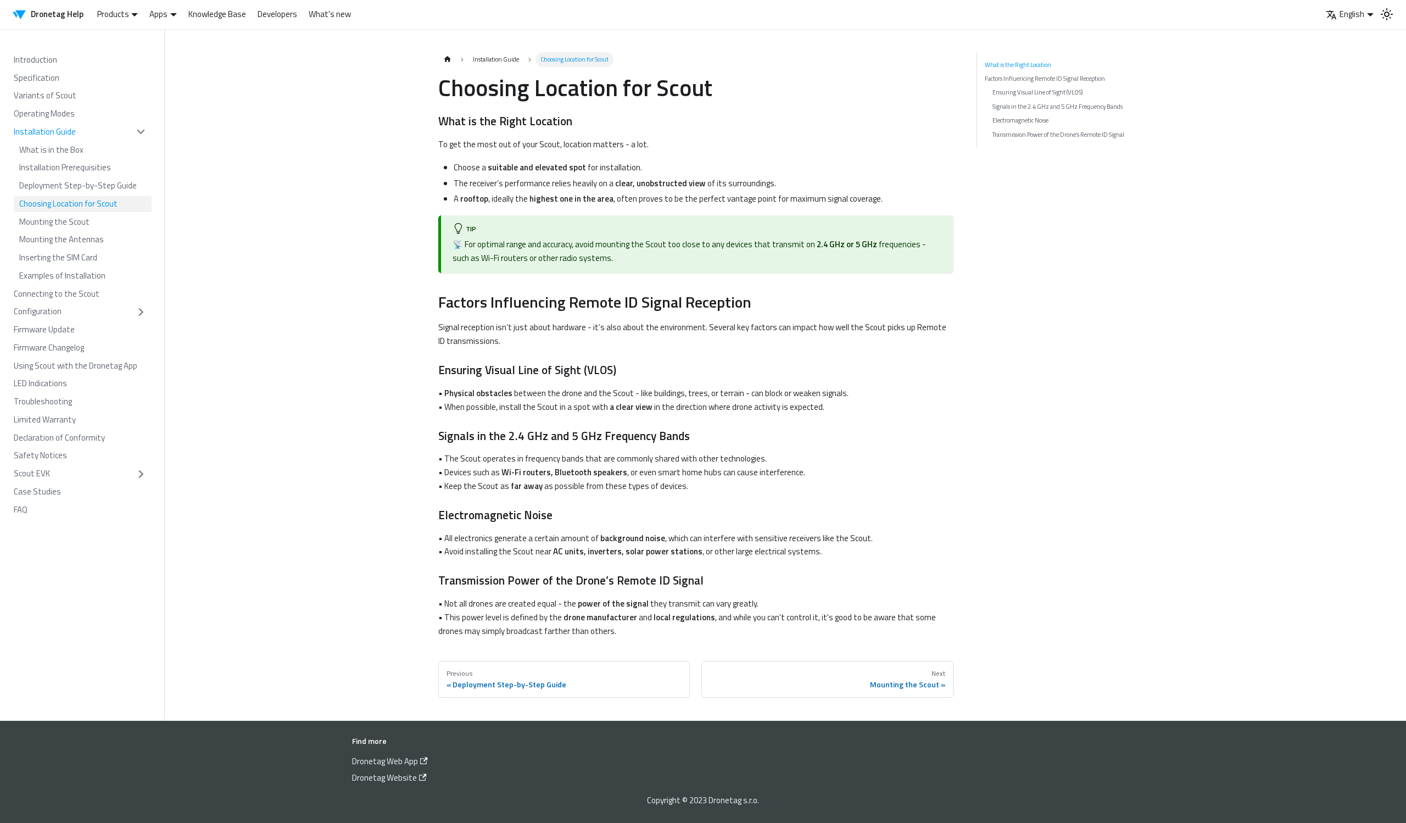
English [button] (1352, 14)
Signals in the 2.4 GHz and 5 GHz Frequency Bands (1057, 106)
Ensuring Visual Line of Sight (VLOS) (1037, 92)
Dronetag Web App (385, 761)
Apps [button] (158, 14)
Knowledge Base (217, 14)
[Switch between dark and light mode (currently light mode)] (1386, 14)
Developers (277, 14)
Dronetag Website (384, 777)
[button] (80, 132)
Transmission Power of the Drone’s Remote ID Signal (1058, 134)
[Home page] (447, 59)
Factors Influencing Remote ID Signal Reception (1045, 78)
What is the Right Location (1018, 64)
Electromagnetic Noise (1020, 120)
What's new (330, 14)
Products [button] (113, 14)
